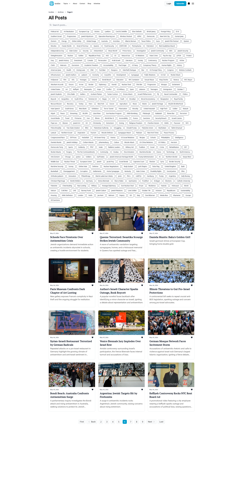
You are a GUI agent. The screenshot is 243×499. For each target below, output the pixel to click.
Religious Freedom (135, 123)
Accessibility (123, 118)
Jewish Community (157, 51)
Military (94, 186)
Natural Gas (126, 56)
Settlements (97, 171)
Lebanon (142, 89)
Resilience (152, 186)
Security (85, 51)
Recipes (142, 137)
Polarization (123, 109)
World (186, 186)
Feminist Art (92, 99)
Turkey (81, 104)
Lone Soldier (132, 190)
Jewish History (64, 60)
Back (93, 422)
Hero (90, 104)
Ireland (94, 80)
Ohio (183, 171)
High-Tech (163, 109)
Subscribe (180, 4)
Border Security (174, 162)
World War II (109, 118)
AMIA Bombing (132, 113)
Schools (153, 137)
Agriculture (123, 104)
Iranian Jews (179, 36)
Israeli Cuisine (177, 118)
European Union (86, 162)
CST (113, 99)
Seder (101, 147)
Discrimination (129, 152)
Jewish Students (56, 94)
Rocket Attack (175, 75)
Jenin (120, 176)
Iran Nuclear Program (114, 113)
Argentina (172, 176)
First (82, 422)
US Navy (135, 65)
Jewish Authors (71, 75)
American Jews (56, 70)
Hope (99, 89)
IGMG (166, 123)
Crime (162, 147)
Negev (104, 99)
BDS (170, 51)
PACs (128, 176)
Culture (116, 142)
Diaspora (114, 70)
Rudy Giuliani (128, 166)
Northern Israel (66, 133)
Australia (104, 41)
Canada (90, 60)
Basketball (54, 171)
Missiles (53, 46)
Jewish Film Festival (171, 41)
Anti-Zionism (55, 157)
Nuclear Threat (69, 162)
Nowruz (176, 80)
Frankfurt (145, 181)
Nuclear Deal (126, 84)
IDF (185, 147)
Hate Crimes (140, 171)
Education (119, 80)
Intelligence (179, 137)
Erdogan (157, 181)
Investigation (141, 51)
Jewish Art (76, 123)
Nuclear (70, 56)
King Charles (163, 80)
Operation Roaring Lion (107, 36)
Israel (152, 147)
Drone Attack (127, 94)
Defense (95, 166)
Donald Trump (132, 128)
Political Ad (54, 31)
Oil (131, 195)
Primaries (78, 118)
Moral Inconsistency (148, 99)
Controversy (152, 60)
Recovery (70, 104)
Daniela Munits (56, 142)
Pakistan (139, 133)
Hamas (113, 137)
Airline (182, 60)
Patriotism (150, 46)
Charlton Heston (153, 123)
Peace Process (169, 133)
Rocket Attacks (56, 152)
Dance (159, 152)
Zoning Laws (80, 70)
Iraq (52, 60)
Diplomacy (102, 84)
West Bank (82, 109)
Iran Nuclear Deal (127, 186)
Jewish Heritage (157, 104)
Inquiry (121, 195)
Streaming (73, 113)
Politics (185, 94)
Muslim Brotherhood (175, 104)
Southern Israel (56, 36)
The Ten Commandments (86, 152)
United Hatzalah (149, 109)
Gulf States (101, 157)
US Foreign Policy (156, 70)
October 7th (146, 190)
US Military (121, 89)
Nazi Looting (81, 186)
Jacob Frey (110, 162)
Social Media (55, 118)
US (115, 56)
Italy (138, 195)
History (179, 65)
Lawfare (107, 31)
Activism (159, 190)
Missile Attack (129, 142)
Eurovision (75, 65)
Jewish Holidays (72, 142)
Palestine (54, 186)
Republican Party (94, 56)
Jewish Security (183, 51)
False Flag (155, 166)
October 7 (180, 89)
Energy (64, 41)
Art (67, 89)
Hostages (83, 80)
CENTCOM (123, 46)
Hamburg (150, 176)
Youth (122, 99)
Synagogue (135, 75)
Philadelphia (165, 137)
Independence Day (57, 51)
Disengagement (69, 171)
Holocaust (175, 186)
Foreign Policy (166, 31)
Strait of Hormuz (82, 46)
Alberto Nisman (130, 41)
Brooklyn (132, 99)
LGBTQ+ (139, 176)
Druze (141, 186)
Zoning (121, 123)
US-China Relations (146, 142)
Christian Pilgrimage (58, 181)
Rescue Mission (56, 104)
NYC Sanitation (134, 80)
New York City (165, 36)
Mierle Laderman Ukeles (104, 176)
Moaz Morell (112, 51)
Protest (188, 56)
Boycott (53, 99)
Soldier (175, 109)
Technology (170, 152)
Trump (161, 176)
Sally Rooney (185, 176)
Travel (67, 118)
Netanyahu (88, 89)
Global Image (91, 41)
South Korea (69, 109)
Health (68, 70)
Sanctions (146, 118)
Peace (62, 113)
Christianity (97, 123)
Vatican (53, 190)
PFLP (91, 147)
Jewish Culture (101, 190)
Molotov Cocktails (185, 70)
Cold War (64, 190)
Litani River (97, 113)
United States (55, 89)
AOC (107, 56)
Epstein (186, 41)
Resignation (164, 99)
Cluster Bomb (66, 46)
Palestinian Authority (101, 128)
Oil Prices (73, 137)
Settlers (82, 94)
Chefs (53, 65)
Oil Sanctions (55, 200)
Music (135, 104)
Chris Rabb (71, 94)
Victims (96, 31)
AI (159, 157)
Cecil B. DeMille (121, 31)
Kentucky (128, 171)
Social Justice (171, 171)
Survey (71, 166)
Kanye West (187, 157)
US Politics (162, 142)
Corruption (84, 171)
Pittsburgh (146, 113)
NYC (187, 123)
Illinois (97, 118)
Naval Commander (170, 94)
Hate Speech (55, 109)
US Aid (163, 75)
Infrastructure (56, 75)
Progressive (151, 84)
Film (64, 80)
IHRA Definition (67, 195)
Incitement (176, 84)
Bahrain (111, 195)
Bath (183, 166)
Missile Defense (107, 133)
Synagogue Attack (124, 133)
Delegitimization (56, 56)
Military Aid (130, 147)
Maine (144, 104)
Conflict (109, 89)
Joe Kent (100, 195)
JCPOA (179, 56)
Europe (188, 195)
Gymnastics (133, 181)
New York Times (153, 133)
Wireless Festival (126, 36)
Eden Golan (73, 51)
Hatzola (163, 186)
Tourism (93, 133)
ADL (73, 80)
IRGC (87, 128)
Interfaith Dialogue (129, 70)
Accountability (108, 65)
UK (87, 123)
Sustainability (185, 190)
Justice (78, 157)
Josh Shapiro (142, 166)
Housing (54, 195)
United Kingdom (170, 166)
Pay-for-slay (167, 56)
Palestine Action (147, 128)
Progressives (71, 36)
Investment (78, 60)
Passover (177, 123)
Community (104, 152)
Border (91, 84)
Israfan (51, 12)
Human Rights (166, 65)
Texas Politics (146, 41)
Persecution (102, 60)
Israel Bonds (123, 162)
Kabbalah (158, 113)
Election (152, 162)
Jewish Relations (117, 190)
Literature (129, 60)
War (142, 70)
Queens (96, 46)
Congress (170, 70)
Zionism (53, 41)
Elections (168, 181)
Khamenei (176, 195)
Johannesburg (104, 142)
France (135, 118)
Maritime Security (57, 166)
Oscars (71, 84)
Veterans (63, 65)
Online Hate (83, 166)
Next (150, 422)
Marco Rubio (119, 181)
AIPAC (139, 36)
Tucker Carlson (112, 94)
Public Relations (149, 75)
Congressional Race (58, 137)
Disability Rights (155, 171)
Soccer (111, 104)
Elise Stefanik (136, 31)
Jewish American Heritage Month (121, 157)
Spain (132, 89)
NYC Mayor (188, 80)
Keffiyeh (76, 89)
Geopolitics (65, 99)
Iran (88, 118)
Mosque (164, 84)
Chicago (68, 157)
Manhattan (162, 128)
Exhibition (95, 109)
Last (161, 422)
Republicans (171, 190)
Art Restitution (69, 31)
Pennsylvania (136, 46)
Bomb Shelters (75, 181)
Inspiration (81, 133)
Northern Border (172, 157)
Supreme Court (138, 162)
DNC (92, 70)
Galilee (80, 56)
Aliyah (53, 113)
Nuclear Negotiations (111, 166)
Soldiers (89, 157)
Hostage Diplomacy (109, 186)
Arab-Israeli (116, 60)
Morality (135, 109)
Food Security (109, 46)
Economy (96, 75)
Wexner (65, 123)
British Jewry (151, 31)
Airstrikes (116, 41)
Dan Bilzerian (150, 195)
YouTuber (102, 70)
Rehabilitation (174, 147)
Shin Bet (139, 84)
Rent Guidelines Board (167, 46)
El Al (177, 31)
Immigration (167, 89)
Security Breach (160, 118)
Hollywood (54, 80)
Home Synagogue (113, 171)
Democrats (151, 36)
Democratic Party (57, 147)
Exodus (116, 152)
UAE (74, 190)
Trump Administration (146, 157)
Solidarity (81, 147)
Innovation (72, 176)
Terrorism (183, 113)
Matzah (185, 109)
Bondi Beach (106, 80)
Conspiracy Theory (149, 65)
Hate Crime (154, 56)
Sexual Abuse (149, 80)
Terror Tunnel (108, 109)
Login (169, 4)
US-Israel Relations (127, 137)
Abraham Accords (57, 84)
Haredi (114, 84)
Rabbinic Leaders (114, 147)
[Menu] (188, 3)
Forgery (69, 152)
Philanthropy (85, 176)
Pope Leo (54, 123)
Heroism (174, 142)
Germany (89, 181)
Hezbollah (85, 137)
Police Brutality (56, 128)
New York (101, 104)
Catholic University (183, 181)
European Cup (84, 31)
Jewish (99, 162)
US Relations (139, 56)
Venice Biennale (103, 181)
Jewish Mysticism (87, 36)
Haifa (90, 195)
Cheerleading (67, 186)
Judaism (84, 75)
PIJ (158, 94)
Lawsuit (53, 133)
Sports (70, 147)
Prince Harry (127, 51)
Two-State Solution (73, 128)
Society (140, 60)
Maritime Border (145, 152)
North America (185, 152)
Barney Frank (86, 190)
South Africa (79, 99)
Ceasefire (107, 75)
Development (121, 75)
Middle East (55, 162)
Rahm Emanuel (176, 128)
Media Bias (164, 195)
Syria (162, 162)
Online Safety (76, 41)
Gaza (158, 41)
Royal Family (178, 99)
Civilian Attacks (88, 142)
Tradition (142, 147)
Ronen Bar (171, 113)
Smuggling (117, 128)
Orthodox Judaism (57, 176)
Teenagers (154, 89)
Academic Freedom (91, 65)
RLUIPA (85, 113)
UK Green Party (99, 137)
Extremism (110, 123)
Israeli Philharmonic (145, 94)
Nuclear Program (168, 60)
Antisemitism (98, 51)
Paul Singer (123, 65)
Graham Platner (96, 94)
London (80, 195)
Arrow (81, 84)
